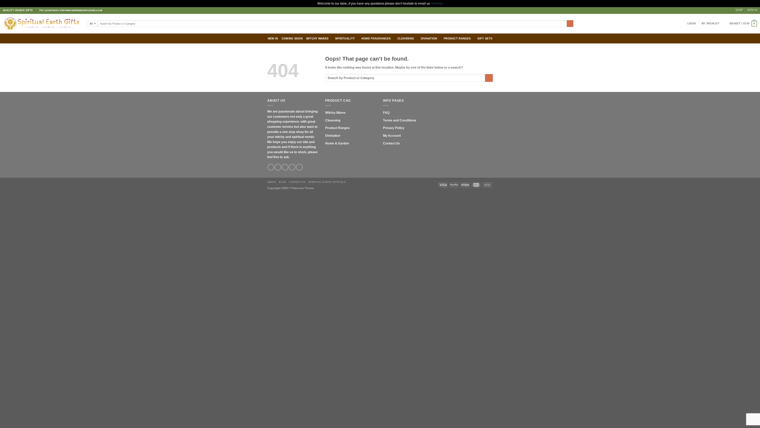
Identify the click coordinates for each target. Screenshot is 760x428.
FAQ (386, 112)
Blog (282, 182)
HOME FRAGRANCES (376, 38)
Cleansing (332, 120)
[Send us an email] (292, 167)
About (271, 182)
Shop (739, 10)
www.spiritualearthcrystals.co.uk (83, 10)
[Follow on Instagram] (278, 167)
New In (752, 10)
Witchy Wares (335, 112)
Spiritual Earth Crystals (327, 182)
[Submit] (570, 23)
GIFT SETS (484, 38)
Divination (332, 135)
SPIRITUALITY (345, 38)
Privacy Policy (393, 128)
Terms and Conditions (399, 120)
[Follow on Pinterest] (299, 167)
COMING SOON (292, 38)
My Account (392, 135)
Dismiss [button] (437, 3)
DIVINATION (429, 38)
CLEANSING (405, 38)
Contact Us (391, 143)
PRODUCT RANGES (457, 38)
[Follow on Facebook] (271, 167)
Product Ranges (337, 128)
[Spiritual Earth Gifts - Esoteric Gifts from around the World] (42, 23)
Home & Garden (337, 143)
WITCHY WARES (317, 38)
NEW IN (273, 38)
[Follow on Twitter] (285, 167)
